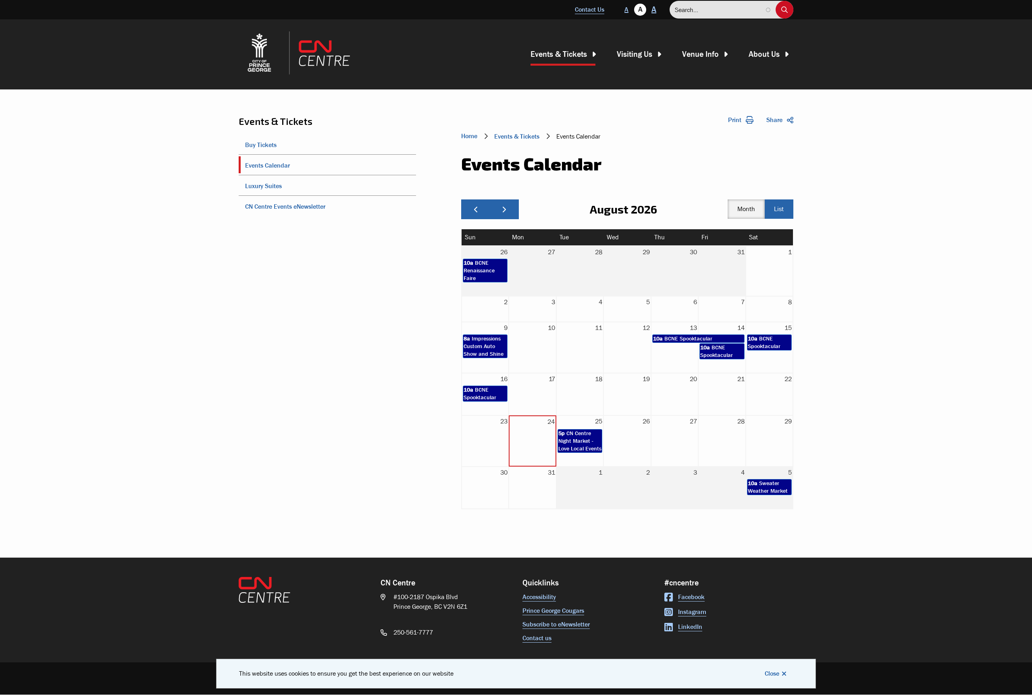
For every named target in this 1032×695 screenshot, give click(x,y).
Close (772, 673)
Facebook (691, 597)
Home (469, 136)
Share (774, 120)
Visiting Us (634, 54)
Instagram (692, 612)
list (779, 209)
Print (734, 120)
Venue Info (700, 54)
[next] (504, 209)
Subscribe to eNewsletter (556, 624)
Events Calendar (267, 165)
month (746, 209)
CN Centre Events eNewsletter (285, 206)
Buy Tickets (261, 145)
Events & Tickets (559, 54)
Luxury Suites (263, 186)
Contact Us (589, 9)
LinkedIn (690, 626)
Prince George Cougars (553, 610)
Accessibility (539, 597)
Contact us (536, 638)
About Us (764, 54)
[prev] (475, 209)
